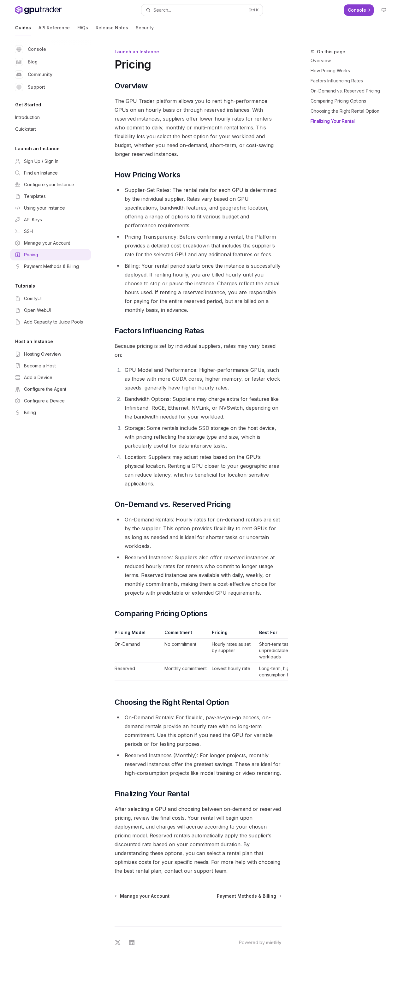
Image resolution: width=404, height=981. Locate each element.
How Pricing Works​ (330, 70)
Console (37, 49)
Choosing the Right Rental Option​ (345, 111)
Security (145, 27)
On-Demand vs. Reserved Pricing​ (345, 90)
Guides (23, 27)
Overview (321, 60)
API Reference (54, 27)
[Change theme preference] (384, 10)
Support (36, 87)
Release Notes (112, 27)
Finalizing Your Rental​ (333, 121)
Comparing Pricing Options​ (338, 101)
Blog (33, 61)
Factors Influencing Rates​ (337, 80)
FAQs (82, 27)
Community (40, 74)
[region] (198, 655)
